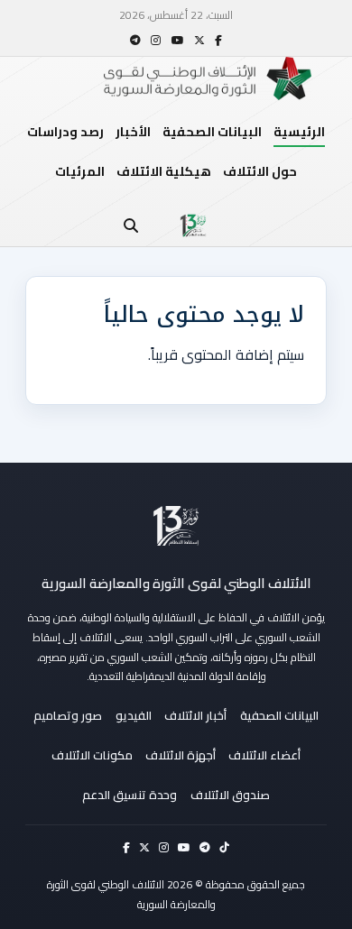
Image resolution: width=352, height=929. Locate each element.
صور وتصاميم (67, 715)
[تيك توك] (224, 847)
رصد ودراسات (65, 131)
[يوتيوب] (177, 40)
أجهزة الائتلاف (180, 755)
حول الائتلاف (260, 171)
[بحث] (131, 225)
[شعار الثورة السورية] (193, 225)
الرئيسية (299, 131)
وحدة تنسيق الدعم (129, 794)
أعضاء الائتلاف (264, 755)
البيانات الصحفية (212, 131)
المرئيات (80, 171)
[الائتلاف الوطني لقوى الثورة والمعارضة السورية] (176, 526)
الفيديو (134, 715)
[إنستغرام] (156, 40)
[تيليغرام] (135, 40)
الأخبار (133, 131)
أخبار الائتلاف (195, 715)
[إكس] (199, 40)
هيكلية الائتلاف (163, 171)
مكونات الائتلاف (92, 755)
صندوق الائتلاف (230, 794)
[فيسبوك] (218, 40)
